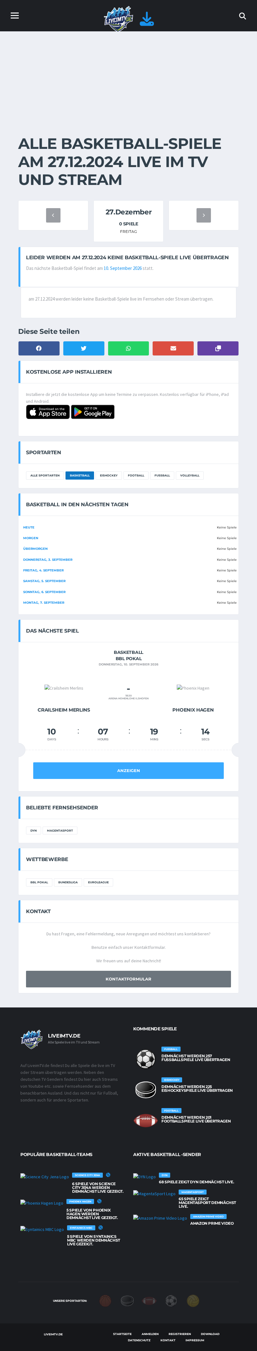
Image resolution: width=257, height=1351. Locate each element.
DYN (33, 830)
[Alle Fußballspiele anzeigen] (145, 1059)
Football (136, 475)
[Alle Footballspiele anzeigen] (145, 1120)
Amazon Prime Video (212, 1223)
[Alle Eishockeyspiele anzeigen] (145, 1089)
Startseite (122, 1334)
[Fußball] (171, 1300)
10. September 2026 (123, 268)
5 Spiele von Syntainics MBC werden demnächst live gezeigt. (93, 1240)
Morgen (30, 538)
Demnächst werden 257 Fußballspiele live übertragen (195, 1058)
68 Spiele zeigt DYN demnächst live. (196, 1182)
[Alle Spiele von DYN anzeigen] (144, 1176)
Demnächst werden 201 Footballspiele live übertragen (196, 1119)
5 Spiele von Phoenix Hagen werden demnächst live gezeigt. (92, 1214)
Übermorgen (35, 549)
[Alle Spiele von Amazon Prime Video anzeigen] (160, 1218)
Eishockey (109, 475)
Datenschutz (139, 1340)
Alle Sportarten (45, 475)
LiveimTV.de (53, 1334)
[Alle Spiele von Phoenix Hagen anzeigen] (41, 1202)
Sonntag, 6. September (44, 592)
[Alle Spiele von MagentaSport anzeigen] (154, 1193)
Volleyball (189, 475)
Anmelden (150, 1334)
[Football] (149, 1300)
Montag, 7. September (43, 603)
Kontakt (168, 1340)
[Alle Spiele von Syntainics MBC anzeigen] (42, 1229)
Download (210, 1334)
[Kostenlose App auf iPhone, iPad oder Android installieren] (147, 22)
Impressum (195, 1340)
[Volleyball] (193, 1300)
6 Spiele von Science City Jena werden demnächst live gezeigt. (97, 1187)
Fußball (162, 475)
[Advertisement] (128, 78)
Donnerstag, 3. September (47, 560)
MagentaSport (60, 830)
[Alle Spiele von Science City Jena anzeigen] (44, 1176)
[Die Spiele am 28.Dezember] (204, 215)
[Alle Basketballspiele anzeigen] (108, 1175)
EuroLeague (98, 882)
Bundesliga (68, 882)
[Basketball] (105, 1300)
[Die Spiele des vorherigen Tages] (53, 215)
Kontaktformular (128, 978)
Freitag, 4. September (43, 570)
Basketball (80, 475)
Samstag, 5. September (44, 581)
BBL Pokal (39, 882)
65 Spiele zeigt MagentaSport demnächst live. (207, 1202)
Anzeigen (128, 770)
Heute (28, 527)
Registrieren (180, 1334)
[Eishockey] (127, 1300)
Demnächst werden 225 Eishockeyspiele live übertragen (197, 1088)
